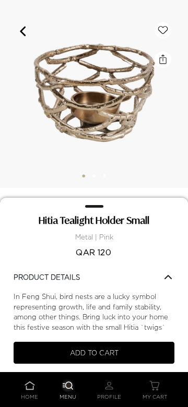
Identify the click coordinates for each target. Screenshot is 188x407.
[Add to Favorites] (163, 30)
